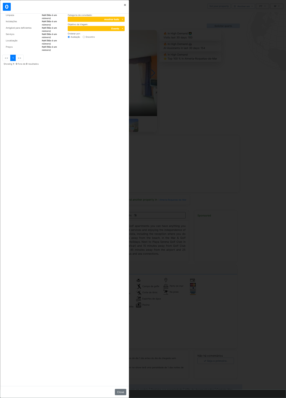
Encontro (90, 37)
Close (120, 392)
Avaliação (75, 37)
